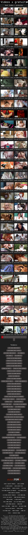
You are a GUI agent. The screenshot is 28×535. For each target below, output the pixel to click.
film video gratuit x (19, 465)
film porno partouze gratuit (14, 440)
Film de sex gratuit (7, 497)
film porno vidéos (14, 455)
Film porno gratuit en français (9, 490)
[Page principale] (14, 479)
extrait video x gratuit (8, 399)
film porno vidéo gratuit (8, 450)
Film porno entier (22, 490)
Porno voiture (9, 499)
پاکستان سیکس (24, 526)
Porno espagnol (15, 510)
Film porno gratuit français (9, 495)
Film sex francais (6, 488)
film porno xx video (8, 465)
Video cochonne (20, 483)
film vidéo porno (6, 468)
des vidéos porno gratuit (9, 353)
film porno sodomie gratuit (14, 442)
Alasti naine (10, 526)
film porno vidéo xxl (8, 452)
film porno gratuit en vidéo (14, 424)
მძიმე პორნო (18, 527)
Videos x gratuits (17, 526)
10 (20, 337)
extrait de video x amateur (20, 368)
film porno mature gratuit (8, 437)
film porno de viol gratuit (20, 404)
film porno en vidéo (8, 406)
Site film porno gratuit (19, 501)
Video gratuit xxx (19, 486)
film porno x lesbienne (21, 460)
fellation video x (18, 401)
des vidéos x (21, 353)
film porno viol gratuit (7, 460)
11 (22, 337)
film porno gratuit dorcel (14, 422)
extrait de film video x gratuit (14, 363)
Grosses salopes (15, 488)
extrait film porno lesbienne (14, 378)
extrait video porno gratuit (14, 388)
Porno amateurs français (19, 497)
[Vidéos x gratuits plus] (27, 2)
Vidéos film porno (6, 506)
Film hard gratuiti (5, 527)
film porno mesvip (21, 437)
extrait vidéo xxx (21, 399)
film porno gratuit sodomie (14, 429)
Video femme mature (7, 501)
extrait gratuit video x (7, 381)
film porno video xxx (20, 452)
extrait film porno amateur (14, 373)
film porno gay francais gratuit (14, 414)
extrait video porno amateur (14, 383)
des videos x (9, 355)
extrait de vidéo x (7, 368)
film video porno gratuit (14, 470)
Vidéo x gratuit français (9, 483)
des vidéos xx (18, 355)
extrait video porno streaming (14, 391)
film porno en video (19, 406)
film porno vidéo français (14, 445)
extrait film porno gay (14, 376)
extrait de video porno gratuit (14, 365)
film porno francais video (14, 409)
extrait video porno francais (14, 386)
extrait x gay (9, 401)
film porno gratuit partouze (14, 427)
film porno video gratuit (14, 447)
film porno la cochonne (14, 432)
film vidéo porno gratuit (14, 473)
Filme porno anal (21, 495)
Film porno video (6, 510)
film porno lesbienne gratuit (14, 434)
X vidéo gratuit (9, 486)
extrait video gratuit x (20, 381)
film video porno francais (19, 468)
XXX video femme (22, 506)
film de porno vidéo (6, 404)
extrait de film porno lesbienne (14, 360)
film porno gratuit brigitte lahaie (14, 419)
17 (25, 337)
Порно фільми (3, 526)
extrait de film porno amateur (14, 358)
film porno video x (21, 450)
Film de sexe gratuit (10, 508)
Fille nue (23, 488)
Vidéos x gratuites (9, 531)
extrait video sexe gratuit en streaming (14, 396)
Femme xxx (23, 510)
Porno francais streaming (14, 492)
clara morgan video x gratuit (14, 350)
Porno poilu (14, 506)
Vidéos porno (20, 508)
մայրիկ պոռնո (13, 527)
